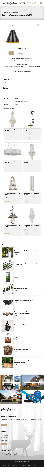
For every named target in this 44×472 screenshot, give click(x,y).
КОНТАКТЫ (35, 465)
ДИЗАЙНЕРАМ (30, 465)
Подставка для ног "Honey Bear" (21, 349)
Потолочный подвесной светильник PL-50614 (31, 130)
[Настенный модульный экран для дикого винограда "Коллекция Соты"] (8, 264)
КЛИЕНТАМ (13, 465)
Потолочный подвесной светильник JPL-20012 (31, 226)
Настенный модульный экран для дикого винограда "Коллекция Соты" (25, 263)
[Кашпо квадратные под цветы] (8, 289)
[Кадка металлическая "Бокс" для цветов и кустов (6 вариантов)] (8, 252)
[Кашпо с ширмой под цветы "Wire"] (8, 277)
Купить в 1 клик (19, 53)
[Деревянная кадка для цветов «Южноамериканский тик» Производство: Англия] (8, 362)
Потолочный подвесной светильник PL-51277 (12, 226)
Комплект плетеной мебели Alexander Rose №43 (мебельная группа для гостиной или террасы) (27, 312)
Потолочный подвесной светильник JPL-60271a (12, 162)
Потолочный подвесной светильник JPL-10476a (31, 162)
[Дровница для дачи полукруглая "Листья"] (8, 301)
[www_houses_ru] (11, 382)
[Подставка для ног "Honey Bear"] (8, 350)
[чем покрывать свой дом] (33, 382)
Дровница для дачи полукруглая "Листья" (23, 300)
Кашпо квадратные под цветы (20, 288)
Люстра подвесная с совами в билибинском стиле (25, 337)
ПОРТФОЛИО (19, 465)
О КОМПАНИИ (4, 465)
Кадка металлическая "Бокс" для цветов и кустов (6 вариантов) (25, 251)
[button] (38, 24)
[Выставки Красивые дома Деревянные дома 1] (33, 397)
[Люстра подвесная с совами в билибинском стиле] (8, 338)
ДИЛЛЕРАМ (24, 465)
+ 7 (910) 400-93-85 (22, 3)
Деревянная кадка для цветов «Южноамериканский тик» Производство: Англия (26, 361)
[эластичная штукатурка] (11, 397)
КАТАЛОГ (9, 465)
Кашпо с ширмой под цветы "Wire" (21, 276)
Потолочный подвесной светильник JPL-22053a (12, 194)
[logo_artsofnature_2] (7, 409)
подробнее (30, 58)
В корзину (11, 52)
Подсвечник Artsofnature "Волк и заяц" (22, 324)
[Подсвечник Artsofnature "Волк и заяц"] (8, 326)
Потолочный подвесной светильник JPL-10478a (12, 130)
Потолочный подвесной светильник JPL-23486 (31, 194)
